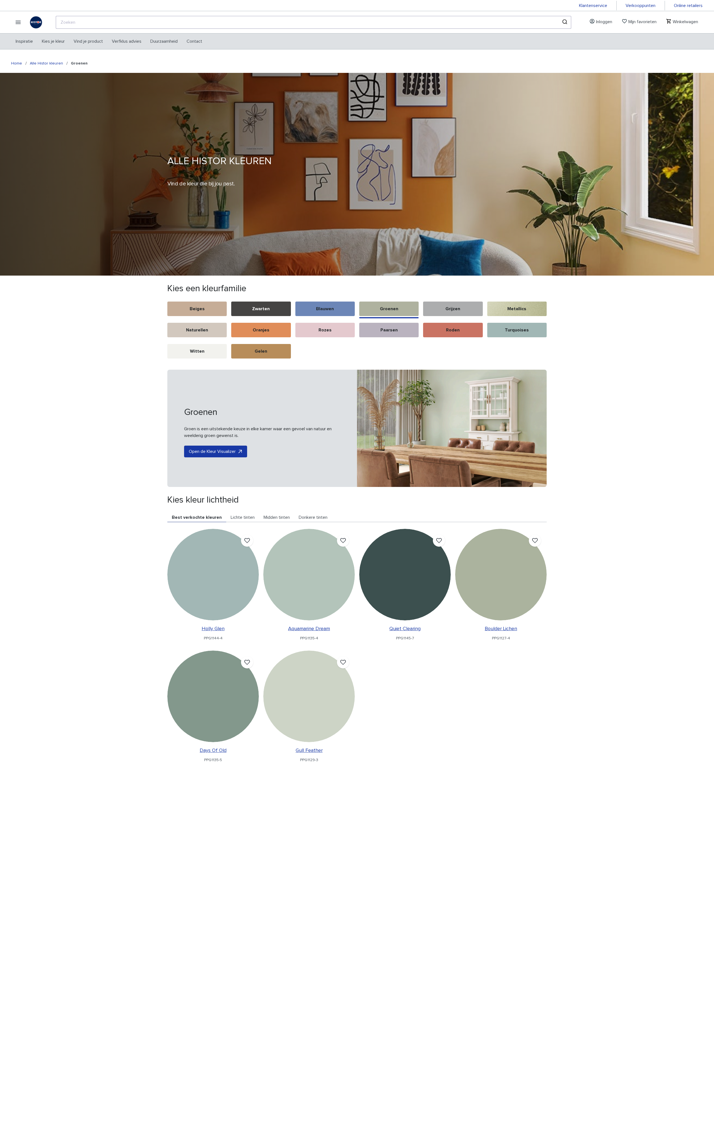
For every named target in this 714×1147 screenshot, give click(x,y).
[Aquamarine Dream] (309, 574)
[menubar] (109, 41)
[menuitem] (24, 41)
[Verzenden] (564, 22)
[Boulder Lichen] (501, 574)
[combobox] (313, 22)
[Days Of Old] (213, 696)
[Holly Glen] (213, 574)
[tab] (196, 517)
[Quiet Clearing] (405, 574)
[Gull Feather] (309, 696)
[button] (197, 310)
